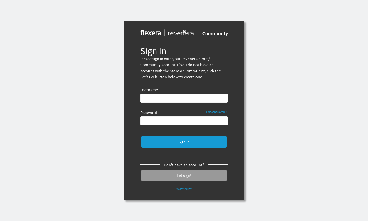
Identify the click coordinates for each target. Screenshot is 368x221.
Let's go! (184, 175)
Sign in (184, 141)
